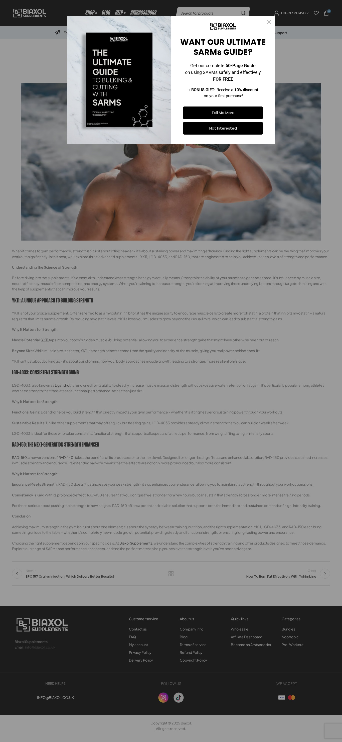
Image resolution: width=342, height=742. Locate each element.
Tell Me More (223, 112)
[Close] (269, 22)
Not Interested (223, 128)
